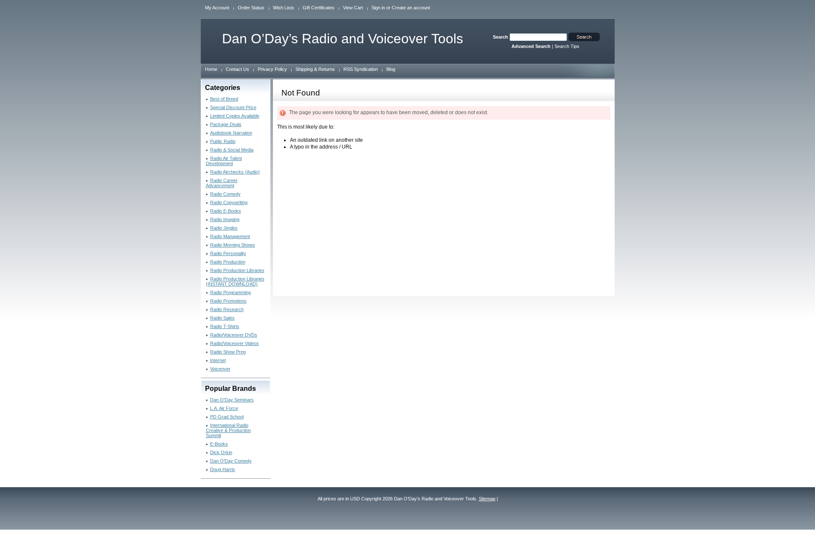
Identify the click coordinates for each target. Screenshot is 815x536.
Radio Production (227, 261)
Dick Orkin (221, 452)
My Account (217, 7)
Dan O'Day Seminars (232, 399)
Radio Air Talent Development (224, 161)
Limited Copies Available (234, 115)
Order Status (251, 7)
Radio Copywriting (228, 202)
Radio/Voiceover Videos (234, 343)
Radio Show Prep (228, 351)
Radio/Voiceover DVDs (233, 334)
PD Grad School (227, 416)
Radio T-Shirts (224, 326)
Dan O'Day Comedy (231, 460)
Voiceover (220, 368)
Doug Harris (222, 469)
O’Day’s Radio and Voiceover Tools (342, 38)
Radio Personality (228, 253)
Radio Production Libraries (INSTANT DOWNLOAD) (235, 281)
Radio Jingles (224, 227)
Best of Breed (224, 98)
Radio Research (227, 309)
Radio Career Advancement (222, 183)
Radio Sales (222, 317)
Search (500, 36)
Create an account (411, 7)
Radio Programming (230, 292)
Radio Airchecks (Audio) (235, 171)
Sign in (378, 7)
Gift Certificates (318, 7)
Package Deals (226, 124)
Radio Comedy (225, 193)
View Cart (353, 7)
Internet (218, 360)
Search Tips (566, 46)
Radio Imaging (224, 219)
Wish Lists (283, 7)
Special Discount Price (233, 107)
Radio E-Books (225, 210)
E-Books (219, 443)
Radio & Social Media (231, 149)
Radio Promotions (228, 300)
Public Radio (223, 141)
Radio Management (230, 236)
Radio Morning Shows (232, 244)
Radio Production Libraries (237, 270)
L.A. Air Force (224, 408)
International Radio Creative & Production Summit (228, 430)
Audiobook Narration (231, 132)
